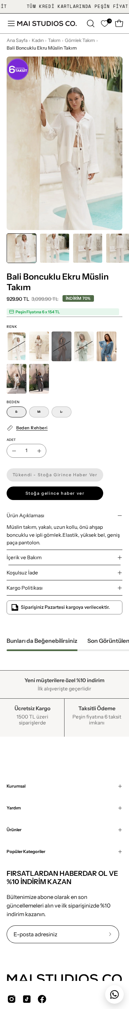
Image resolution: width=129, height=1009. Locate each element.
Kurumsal (16, 786)
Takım (54, 40)
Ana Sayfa (17, 40)
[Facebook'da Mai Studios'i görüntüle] (42, 999)
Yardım (14, 807)
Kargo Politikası (25, 588)
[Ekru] (16, 346)
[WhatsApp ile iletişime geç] (114, 994)
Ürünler (14, 829)
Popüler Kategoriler (26, 851)
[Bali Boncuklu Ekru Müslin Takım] (21, 248)
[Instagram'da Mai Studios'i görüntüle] (12, 999)
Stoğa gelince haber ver (55, 493)
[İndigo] (106, 346)
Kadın (38, 40)
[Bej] (16, 379)
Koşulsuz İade (22, 572)
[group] (64, 6)
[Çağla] (84, 346)
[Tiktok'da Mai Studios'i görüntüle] (27, 999)
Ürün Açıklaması (25, 515)
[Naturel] (39, 346)
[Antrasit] (39, 379)
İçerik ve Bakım (24, 557)
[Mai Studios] (47, 23)
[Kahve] (61, 346)
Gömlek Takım (80, 40)
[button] (90, 23)
